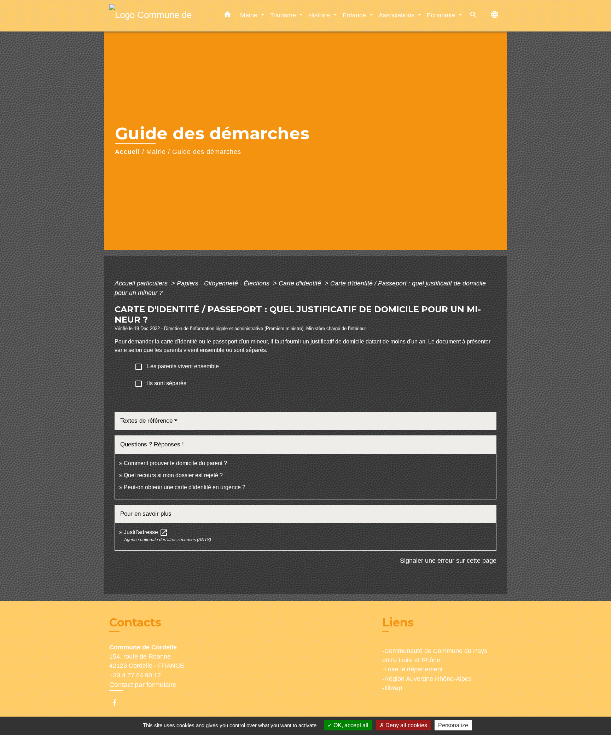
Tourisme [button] (284, 15)
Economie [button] (442, 15)
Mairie (156, 151)
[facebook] (118, 702)
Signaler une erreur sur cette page (448, 560)
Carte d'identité (301, 283)
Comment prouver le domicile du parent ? (175, 463)
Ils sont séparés (160, 384)
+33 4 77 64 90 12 (135, 675)
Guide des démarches (206, 151)
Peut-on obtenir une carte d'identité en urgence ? (184, 487)
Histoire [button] (320, 15)
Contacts (135, 622)
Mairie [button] (249, 15)
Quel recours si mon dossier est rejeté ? (173, 475)
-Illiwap (392, 687)
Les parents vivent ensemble (176, 367)
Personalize (453, 725)
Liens (398, 622)
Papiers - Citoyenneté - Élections (224, 283)
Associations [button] (397, 15)
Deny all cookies (405, 725)
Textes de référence (146, 420)
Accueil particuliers (142, 283)
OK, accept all (350, 725)
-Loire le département (412, 669)
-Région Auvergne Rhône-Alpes (427, 678)
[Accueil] (153, 15)
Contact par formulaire (142, 684)
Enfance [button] (355, 15)
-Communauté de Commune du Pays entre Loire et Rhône (434, 655)
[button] (227, 15)
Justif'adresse (146, 532)
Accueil (127, 151)
